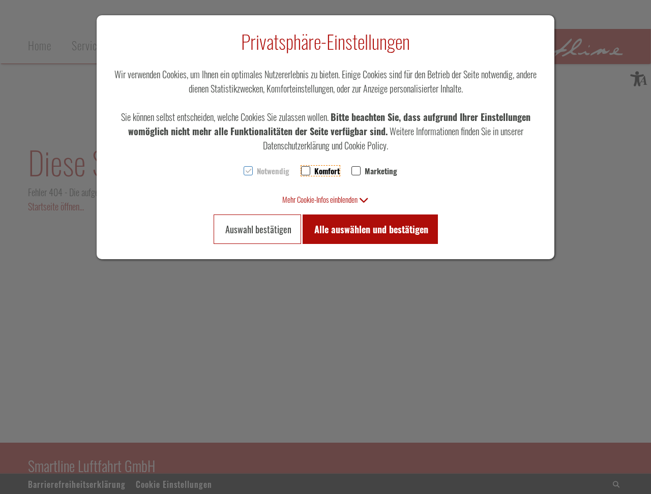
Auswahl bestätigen (258, 229)
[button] (325, 199)
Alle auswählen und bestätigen (371, 229)
